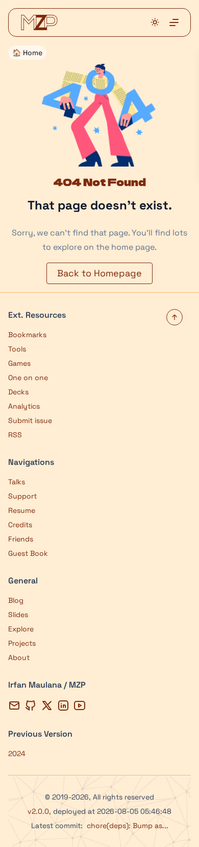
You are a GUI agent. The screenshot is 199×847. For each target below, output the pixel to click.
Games (19, 363)
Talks (16, 481)
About (19, 657)
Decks (18, 391)
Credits (20, 524)
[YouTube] (79, 705)
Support (22, 496)
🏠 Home (27, 52)
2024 (17, 753)
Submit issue (30, 420)
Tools (17, 349)
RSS (15, 434)
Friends (20, 539)
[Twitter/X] (47, 705)
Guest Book (28, 553)
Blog (15, 600)
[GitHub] (30, 705)
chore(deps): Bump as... (127, 825)
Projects (22, 643)
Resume (21, 510)
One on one (28, 377)
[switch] (155, 22)
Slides (18, 614)
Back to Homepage (99, 273)
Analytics (24, 406)
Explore (21, 628)
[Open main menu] (174, 22)
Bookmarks (27, 334)
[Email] (14, 705)
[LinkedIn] (63, 705)
